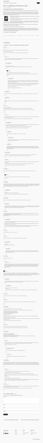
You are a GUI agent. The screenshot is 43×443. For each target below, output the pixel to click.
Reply (4, 54)
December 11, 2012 (7, 360)
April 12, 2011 (7, 175)
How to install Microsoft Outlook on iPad (10, 35)
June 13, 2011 (6, 294)
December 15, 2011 (8, 262)
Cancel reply (14, 393)
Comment (5, 396)
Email (4, 407)
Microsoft (26, 35)
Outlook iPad (37, 35)
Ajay (8, 7)
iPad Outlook (20, 35)
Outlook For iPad (33, 35)
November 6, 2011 (7, 307)
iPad (9, 7)
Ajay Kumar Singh (6, 1)
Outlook (29, 35)
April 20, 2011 (6, 182)
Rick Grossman (7, 197)
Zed (11, 393)
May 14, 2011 (6, 236)
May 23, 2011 (8, 286)
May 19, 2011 (9, 132)
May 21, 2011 (7, 204)
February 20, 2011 (7, 169)
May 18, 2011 (6, 271)
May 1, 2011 (6, 198)
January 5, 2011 (9, 63)
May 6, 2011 (6, 230)
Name (4, 404)
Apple (4, 35)
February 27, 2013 (7, 384)
